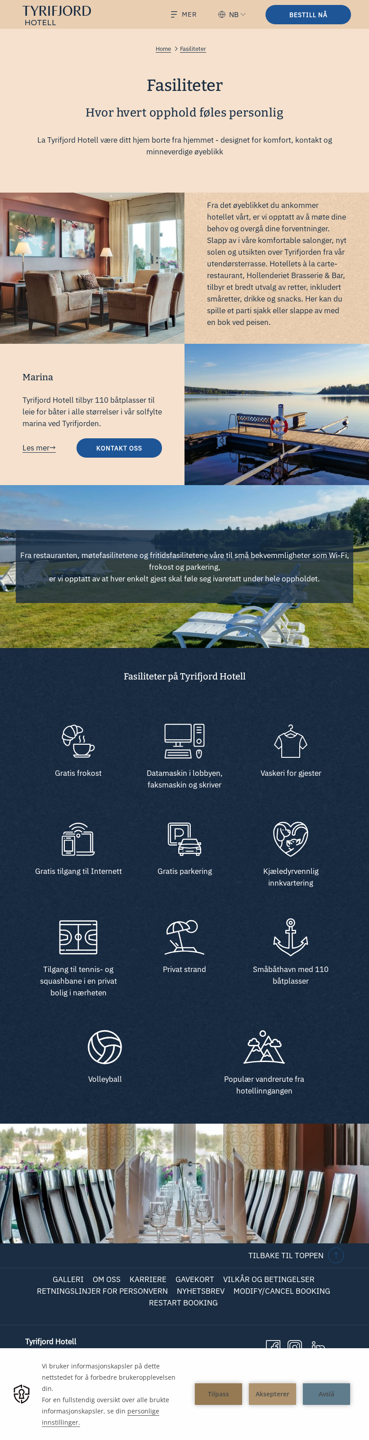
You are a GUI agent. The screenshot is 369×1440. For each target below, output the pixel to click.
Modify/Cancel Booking (282, 1291)
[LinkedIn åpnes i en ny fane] (318, 1346)
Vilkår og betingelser (269, 1279)
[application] (184, 1394)
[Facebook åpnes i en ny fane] (273, 1346)
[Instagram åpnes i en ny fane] (295, 1346)
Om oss (107, 1279)
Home (163, 49)
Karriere (148, 1279)
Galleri (68, 1279)
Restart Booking (183, 1303)
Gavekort (195, 1279)
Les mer (36, 448)
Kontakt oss (129, 451)
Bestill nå (308, 15)
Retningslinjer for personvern (102, 1291)
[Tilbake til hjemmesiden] (64, 15)
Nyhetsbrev (201, 1291)
